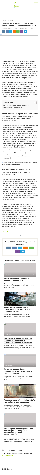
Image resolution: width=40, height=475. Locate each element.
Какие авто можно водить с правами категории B (16, 280)
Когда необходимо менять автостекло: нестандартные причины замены (17, 309)
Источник (5, 231)
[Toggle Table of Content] (34, 102)
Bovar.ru (17, 6)
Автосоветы (23, 28)
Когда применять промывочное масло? (16, 105)
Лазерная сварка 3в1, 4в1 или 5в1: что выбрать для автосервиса (19, 401)
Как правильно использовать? (13, 107)
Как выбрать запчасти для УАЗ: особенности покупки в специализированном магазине (18, 340)
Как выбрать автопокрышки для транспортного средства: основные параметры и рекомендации (18, 432)
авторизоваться (7, 455)
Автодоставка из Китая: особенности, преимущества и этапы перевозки (18, 371)
